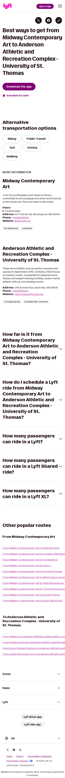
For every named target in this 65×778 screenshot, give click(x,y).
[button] (59, 6)
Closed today (12, 211)
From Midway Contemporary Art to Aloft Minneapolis (33, 583)
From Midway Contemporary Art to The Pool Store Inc (34, 589)
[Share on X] (38, 20)
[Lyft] (8, 6)
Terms (9, 756)
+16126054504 (20, 217)
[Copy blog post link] (58, 20)
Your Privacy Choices (17, 761)
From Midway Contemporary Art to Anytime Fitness (32, 571)
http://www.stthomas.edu (28, 294)
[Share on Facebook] (48, 20)
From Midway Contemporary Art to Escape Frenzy (31, 594)
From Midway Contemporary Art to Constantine (30, 559)
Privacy (20, 756)
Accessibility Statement (40, 756)
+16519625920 (20, 291)
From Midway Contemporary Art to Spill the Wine (31, 548)
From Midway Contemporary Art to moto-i (27, 565)
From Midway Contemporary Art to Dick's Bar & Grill (32, 600)
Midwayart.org (22, 221)
